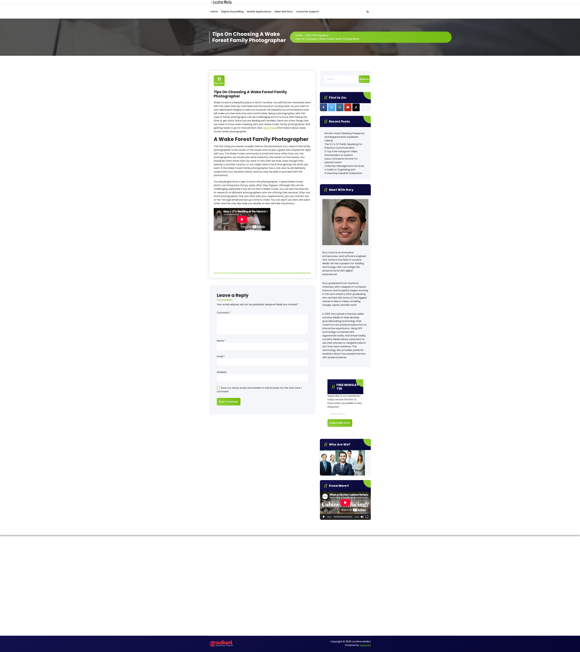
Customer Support (307, 11)
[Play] (323, 516)
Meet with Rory (284, 11)
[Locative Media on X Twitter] (331, 107)
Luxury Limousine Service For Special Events (341, 160)
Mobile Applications (259, 11)
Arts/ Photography (317, 35)
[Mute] (362, 516)
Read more (269, 128)
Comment (224, 312)
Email (221, 356)
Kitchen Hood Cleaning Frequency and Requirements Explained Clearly (344, 137)
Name (221, 340)
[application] (345, 505)
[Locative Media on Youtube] (347, 107)
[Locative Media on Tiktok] (356, 107)
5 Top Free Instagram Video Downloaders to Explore (341, 153)
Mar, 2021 (219, 80)
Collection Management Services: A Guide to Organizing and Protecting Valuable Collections (344, 169)
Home (214, 11)
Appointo (365, 645)
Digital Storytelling (232, 11)
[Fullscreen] (366, 516)
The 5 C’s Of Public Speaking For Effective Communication (343, 146)
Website (222, 372)
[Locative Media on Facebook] (323, 107)
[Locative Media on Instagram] (339, 107)
